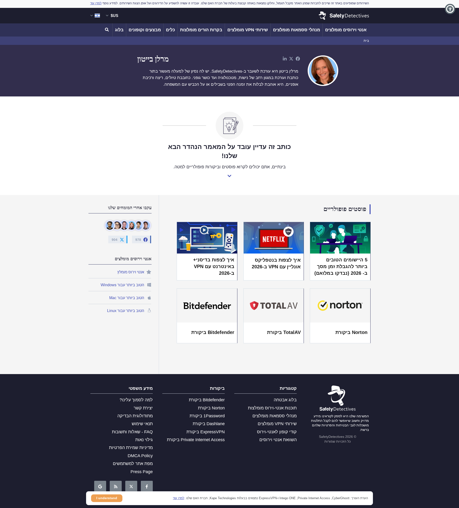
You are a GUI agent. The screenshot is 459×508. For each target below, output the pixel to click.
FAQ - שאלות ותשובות (132, 431)
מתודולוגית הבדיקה (135, 415)
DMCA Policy (140, 455)
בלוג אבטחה (285, 399)
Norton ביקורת (351, 332)
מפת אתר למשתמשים (133, 463)
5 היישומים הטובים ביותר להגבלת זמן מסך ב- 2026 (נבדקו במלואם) (340, 266)
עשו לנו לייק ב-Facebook (147, 487)
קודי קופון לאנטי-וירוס (277, 431)
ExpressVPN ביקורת (205, 431)
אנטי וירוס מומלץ (130, 272)
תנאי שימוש (142, 423)
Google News (100, 487)
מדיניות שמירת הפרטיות (131, 447)
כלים (170, 29)
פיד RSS (116, 487)
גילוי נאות (144, 439)
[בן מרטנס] (145, 225)
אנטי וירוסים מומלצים (345, 29)
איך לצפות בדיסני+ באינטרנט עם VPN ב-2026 (213, 266)
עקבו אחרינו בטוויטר (131, 487)
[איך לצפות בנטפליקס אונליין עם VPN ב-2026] (274, 237)
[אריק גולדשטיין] (124, 225)
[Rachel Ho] (117, 225)
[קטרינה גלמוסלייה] (131, 225)
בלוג (119, 29)
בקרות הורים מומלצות (201, 29)
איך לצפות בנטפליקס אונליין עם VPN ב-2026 (276, 263)
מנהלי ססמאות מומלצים (296, 29)
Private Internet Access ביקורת (196, 439)
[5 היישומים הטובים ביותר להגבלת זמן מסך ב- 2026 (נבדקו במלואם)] (340, 237)
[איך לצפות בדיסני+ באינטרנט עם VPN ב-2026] (207, 237)
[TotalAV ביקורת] (274, 306)
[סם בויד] (138, 225)
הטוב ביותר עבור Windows (122, 285)
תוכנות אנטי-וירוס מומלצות (272, 408)
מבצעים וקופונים (145, 29)
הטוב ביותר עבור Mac (126, 298)
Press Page (142, 471)
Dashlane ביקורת (209, 423)
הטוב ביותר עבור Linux (125, 311)
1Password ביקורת (207, 415)
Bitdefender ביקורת (212, 332)
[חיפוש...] (107, 30)
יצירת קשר (143, 408)
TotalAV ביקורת (284, 332)
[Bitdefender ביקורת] (207, 306)
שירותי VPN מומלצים (247, 29)
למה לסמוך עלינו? (136, 399)
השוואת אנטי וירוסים (278, 439)
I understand (106, 498)
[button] (450, 9)
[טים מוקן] (109, 225)
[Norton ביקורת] (340, 306)
